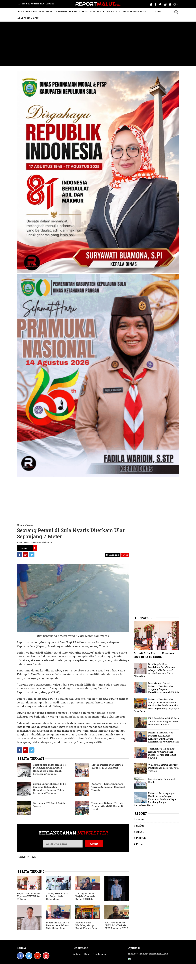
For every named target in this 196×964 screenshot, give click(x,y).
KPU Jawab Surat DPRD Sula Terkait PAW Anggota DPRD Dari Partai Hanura (116, 926)
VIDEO (158, 11)
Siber (87, 954)
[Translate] (35, 548)
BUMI (118, 11)
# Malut (139, 825)
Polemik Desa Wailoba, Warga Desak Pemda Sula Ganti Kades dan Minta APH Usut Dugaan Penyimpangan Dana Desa (156, 705)
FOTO (150, 11)
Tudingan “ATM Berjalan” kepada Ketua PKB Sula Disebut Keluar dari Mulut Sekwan (86, 899)
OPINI (36, 18)
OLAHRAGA (139, 11)
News (29, 525)
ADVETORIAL (24, 18)
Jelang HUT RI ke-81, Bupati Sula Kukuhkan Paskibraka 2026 (57, 897)
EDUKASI (84, 11)
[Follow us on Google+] (37, 955)
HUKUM (72, 11)
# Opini (139, 831)
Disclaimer (99, 954)
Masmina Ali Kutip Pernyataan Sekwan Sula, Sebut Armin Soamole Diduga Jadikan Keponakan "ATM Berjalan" (58, 929)
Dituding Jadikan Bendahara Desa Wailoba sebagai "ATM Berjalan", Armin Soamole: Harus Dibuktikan (154, 670)
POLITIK (50, 11)
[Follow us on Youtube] (46, 955)
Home (20, 525)
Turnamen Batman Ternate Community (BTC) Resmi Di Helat (107, 806)
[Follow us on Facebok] (20, 955)
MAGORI (127, 11)
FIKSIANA (108, 11)
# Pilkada (140, 838)
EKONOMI (61, 11)
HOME (20, 11)
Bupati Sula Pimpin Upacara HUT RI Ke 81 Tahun (28, 896)
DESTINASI (96, 11)
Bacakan (113, 554)
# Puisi (138, 844)
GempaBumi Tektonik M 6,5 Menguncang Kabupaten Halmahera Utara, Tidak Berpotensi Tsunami (49, 769)
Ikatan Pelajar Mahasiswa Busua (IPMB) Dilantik (107, 766)
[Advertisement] (98, 44)
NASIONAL (38, 11)
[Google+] (25, 554)
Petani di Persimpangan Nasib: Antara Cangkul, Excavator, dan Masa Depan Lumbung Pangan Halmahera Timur (155, 799)
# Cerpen (139, 819)
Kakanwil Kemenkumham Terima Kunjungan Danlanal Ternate (108, 786)
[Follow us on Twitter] (28, 955)
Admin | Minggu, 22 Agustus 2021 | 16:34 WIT (35, 542)
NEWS (28, 11)
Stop (125, 554)
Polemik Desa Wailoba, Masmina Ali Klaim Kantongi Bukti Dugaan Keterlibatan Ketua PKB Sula (163, 737)
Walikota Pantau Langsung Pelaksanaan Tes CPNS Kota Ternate (163, 767)
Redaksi (77, 954)
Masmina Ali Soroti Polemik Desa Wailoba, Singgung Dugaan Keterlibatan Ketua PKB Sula (163, 688)
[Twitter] (31, 554)
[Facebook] (19, 554)
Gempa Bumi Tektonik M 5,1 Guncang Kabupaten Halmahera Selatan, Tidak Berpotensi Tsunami (49, 788)
